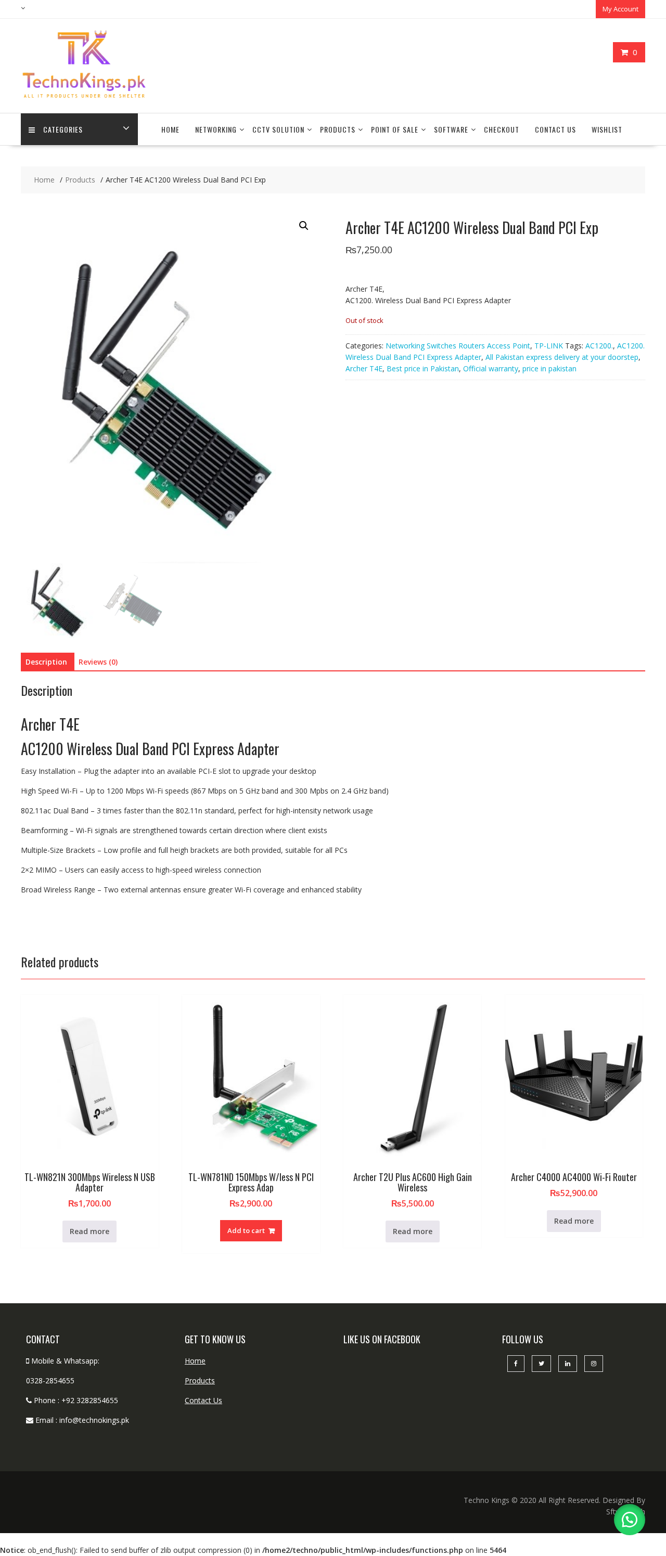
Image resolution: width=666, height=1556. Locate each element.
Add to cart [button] (246, 1230)
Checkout (501, 129)
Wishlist (607, 129)
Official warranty (490, 368)
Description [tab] (46, 662)
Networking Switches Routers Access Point (458, 346)
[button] (303, 225)
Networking (216, 129)
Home (170, 129)
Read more (89, 1231)
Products (337, 129)
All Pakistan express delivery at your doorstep (561, 357)
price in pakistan (549, 368)
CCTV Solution (278, 129)
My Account (620, 9)
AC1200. (599, 346)
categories (63, 129)
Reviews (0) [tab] (98, 662)
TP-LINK (548, 346)
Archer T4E (363, 368)
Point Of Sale (394, 129)
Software (451, 129)
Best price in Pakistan (423, 368)
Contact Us (555, 129)
